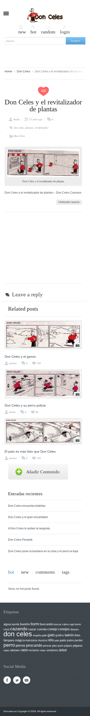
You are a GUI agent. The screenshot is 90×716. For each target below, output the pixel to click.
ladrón (69, 635)
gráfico (59, 635)
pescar (47, 645)
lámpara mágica (14, 640)
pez (54, 645)
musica (42, 640)
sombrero (52, 650)
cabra (65, 624)
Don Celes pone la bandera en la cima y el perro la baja (43, 551)
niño (51, 640)
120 (39, 458)
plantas (29, 127)
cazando (18, 628)
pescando (34, 645)
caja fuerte (75, 624)
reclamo (34, 650)
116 (39, 363)
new (22, 29)
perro (9, 645)
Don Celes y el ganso (20, 356)
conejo (52, 629)
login (65, 29)
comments (45, 572)
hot (33, 29)
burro (35, 624)
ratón (24, 650)
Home (8, 71)
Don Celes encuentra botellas (26, 505)
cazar (32, 629)
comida (42, 629)
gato (51, 635)
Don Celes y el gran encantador (28, 517)
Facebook (7, 680)
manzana (31, 640)
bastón (25, 624)
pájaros (78, 645)
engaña (37, 635)
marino (13, 363)
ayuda (15, 624)
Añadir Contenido (43, 471)
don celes (19, 127)
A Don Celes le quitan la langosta (29, 528)
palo (56, 640)
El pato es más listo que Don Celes (30, 451)
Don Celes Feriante (20, 539)
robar (43, 650)
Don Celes (23, 71)
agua (7, 624)
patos (70, 640)
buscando (46, 624)
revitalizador (41, 127)
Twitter (17, 680)
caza (6, 629)
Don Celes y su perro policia (25, 405)
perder (79, 640)
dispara (74, 629)
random (48, 29)
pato (63, 640)
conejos (64, 629)
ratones (15, 650)
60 (37, 412)
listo (77, 635)
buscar (57, 624)
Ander (16, 119)
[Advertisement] (47, 54)
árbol (62, 650)
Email (26, 680)
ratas (6, 650)
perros (20, 645)
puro (60, 645)
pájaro (68, 645)
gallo (44, 635)
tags (65, 572)
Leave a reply (27, 295)
